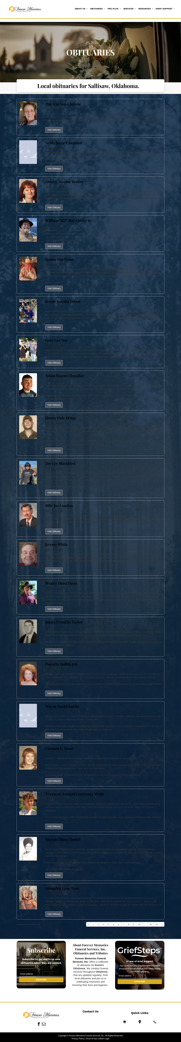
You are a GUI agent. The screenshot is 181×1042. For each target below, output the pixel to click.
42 (157, 924)
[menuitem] (81, 8)
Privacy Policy (78, 1039)
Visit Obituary (54, 130)
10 (139, 924)
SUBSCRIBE (41, 980)
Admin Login (103, 1039)
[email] (43, 1024)
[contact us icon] (154, 1022)
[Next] (162, 924)
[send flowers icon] (124, 1021)
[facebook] (38, 1024)
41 (151, 924)
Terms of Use (91, 1039)
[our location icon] (139, 1021)
